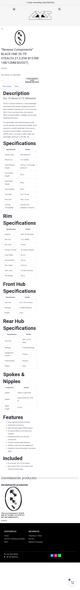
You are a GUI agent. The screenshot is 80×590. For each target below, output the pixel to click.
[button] (14, 9)
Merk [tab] (17, 86)
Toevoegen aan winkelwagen (32, 80)
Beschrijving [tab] (7, 86)
